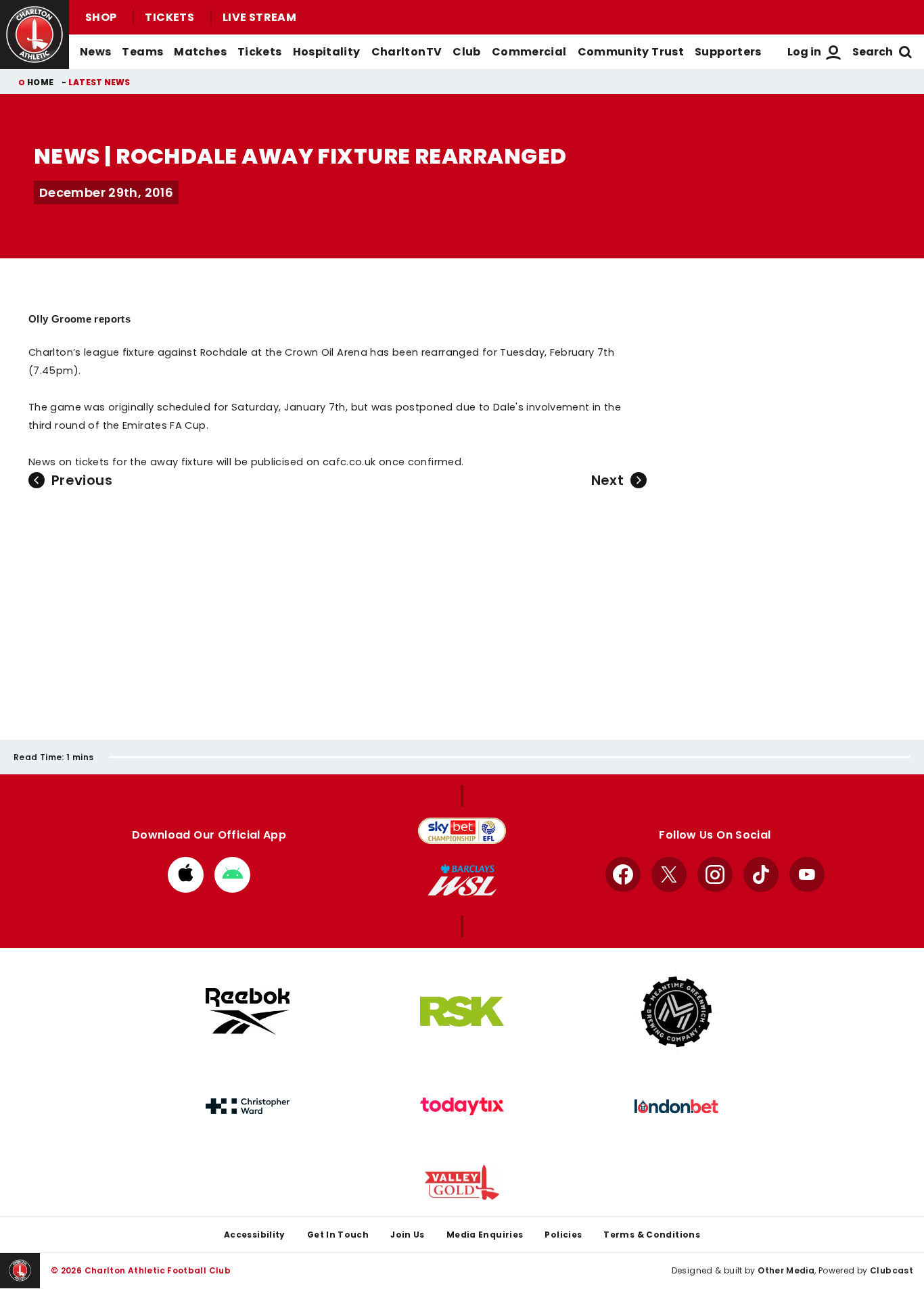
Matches (200, 52)
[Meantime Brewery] (676, 1012)
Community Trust (631, 52)
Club (466, 52)
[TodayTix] (462, 1106)
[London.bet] (676, 1106)
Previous (81, 480)
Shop (100, 17)
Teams (142, 52)
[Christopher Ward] (248, 1106)
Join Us (407, 1234)
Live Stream (259, 17)
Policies (563, 1234)
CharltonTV (406, 52)
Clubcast (891, 1270)
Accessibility (254, 1234)
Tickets (169, 17)
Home (40, 82)
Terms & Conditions (651, 1234)
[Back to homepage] (34, 34)
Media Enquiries (485, 1234)
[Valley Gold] (462, 1182)
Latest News (99, 82)
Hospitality (327, 52)
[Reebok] (248, 1011)
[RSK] (462, 1011)
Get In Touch (338, 1234)
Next (607, 480)
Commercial (529, 52)
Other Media (786, 1270)
